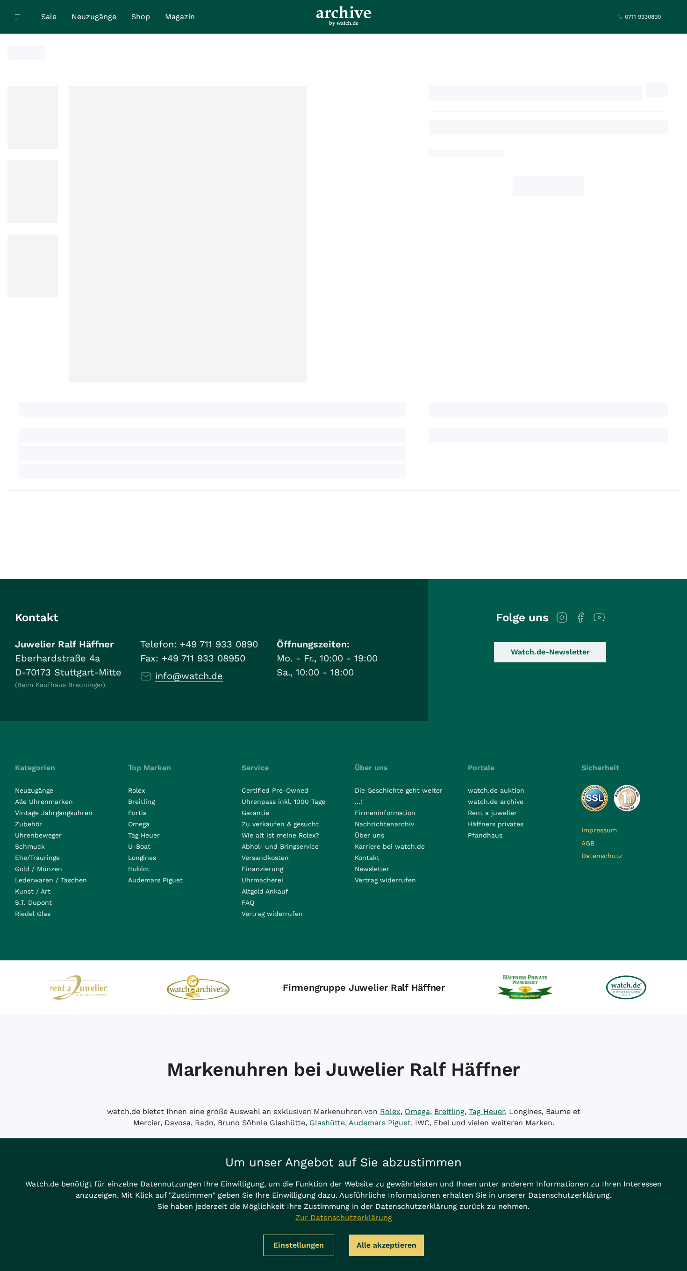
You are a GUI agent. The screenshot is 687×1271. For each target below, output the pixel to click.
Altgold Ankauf (265, 891)
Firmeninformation (385, 813)
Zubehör (28, 824)
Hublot (139, 869)
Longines (142, 857)
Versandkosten (265, 857)
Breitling (141, 801)
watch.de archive (495, 801)
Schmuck (30, 846)
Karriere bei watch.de (390, 846)
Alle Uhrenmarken (44, 801)
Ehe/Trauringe (37, 857)
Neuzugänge (94, 16)
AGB (587, 843)
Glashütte (327, 1122)
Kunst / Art (32, 891)
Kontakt (367, 857)
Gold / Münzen (38, 869)
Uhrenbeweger (38, 835)
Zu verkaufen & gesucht (280, 824)
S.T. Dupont (33, 902)
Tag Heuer (144, 835)
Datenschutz (601, 855)
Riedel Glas (32, 913)
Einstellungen (298, 1245)
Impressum (599, 830)
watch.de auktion (496, 790)
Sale (49, 16)
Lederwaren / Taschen (51, 880)
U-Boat (139, 846)
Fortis (137, 813)
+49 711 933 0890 (219, 644)
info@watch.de (189, 676)
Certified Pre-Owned (275, 790)
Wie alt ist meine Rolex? (280, 835)
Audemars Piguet (155, 880)
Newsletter (372, 869)
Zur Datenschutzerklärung (343, 1217)
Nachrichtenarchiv (384, 824)
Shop (140, 16)
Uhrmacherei (262, 880)
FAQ (248, 902)
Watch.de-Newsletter (550, 651)
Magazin (180, 16)
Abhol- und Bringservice (280, 846)
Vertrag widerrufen (272, 913)
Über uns (369, 835)
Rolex (136, 790)
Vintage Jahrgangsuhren (54, 813)
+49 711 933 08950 (203, 658)
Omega (139, 824)
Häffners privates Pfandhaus (495, 829)
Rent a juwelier (492, 813)
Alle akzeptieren (386, 1245)
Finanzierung (262, 869)
